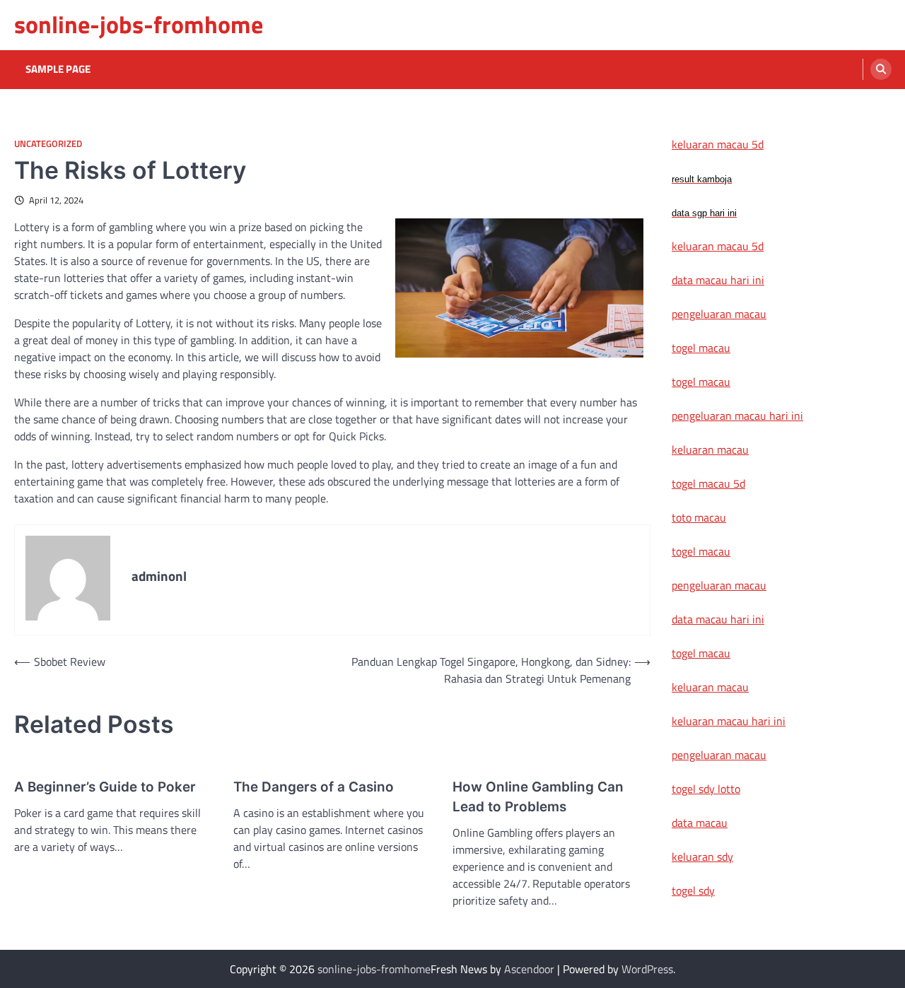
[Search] (881, 69)
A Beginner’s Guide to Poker (105, 787)
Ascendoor (529, 968)
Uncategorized (48, 144)
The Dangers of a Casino (313, 787)
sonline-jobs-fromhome (138, 24)
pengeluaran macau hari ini (737, 415)
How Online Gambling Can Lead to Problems (538, 797)
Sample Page (57, 69)
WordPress (647, 968)
